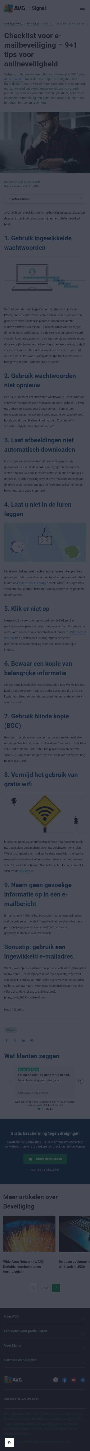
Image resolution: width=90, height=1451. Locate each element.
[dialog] (45, 725)
